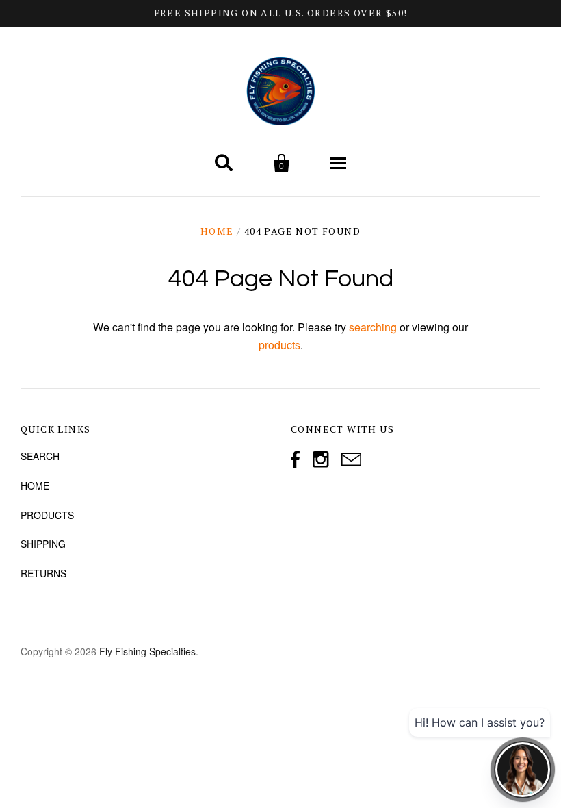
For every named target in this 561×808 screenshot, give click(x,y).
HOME (35, 485)
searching (373, 327)
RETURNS (43, 573)
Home (217, 231)
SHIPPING (43, 544)
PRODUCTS (47, 515)
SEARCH (40, 456)
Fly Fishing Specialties (147, 651)
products (279, 345)
